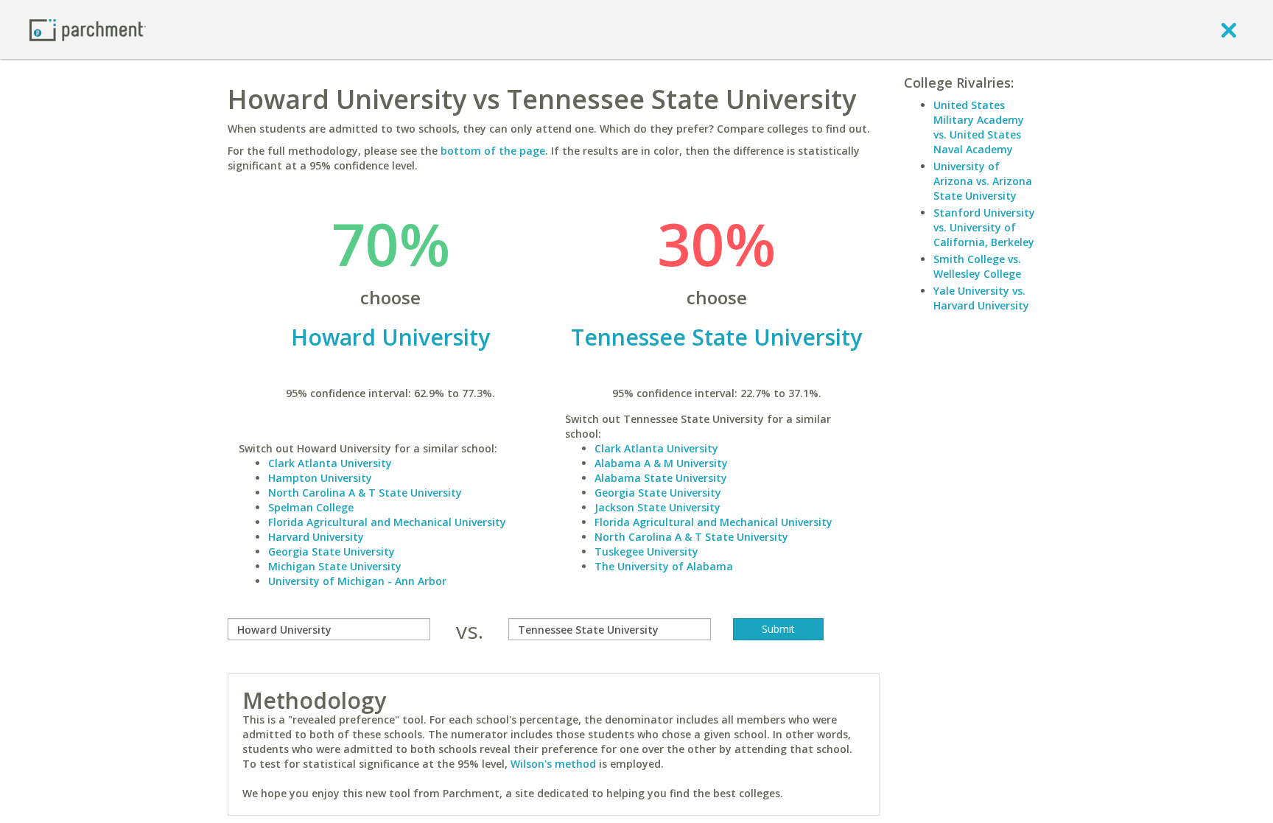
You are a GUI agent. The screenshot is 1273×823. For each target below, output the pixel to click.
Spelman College (311, 507)
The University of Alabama (664, 566)
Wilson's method (553, 764)
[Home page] (87, 29)
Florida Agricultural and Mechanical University (387, 522)
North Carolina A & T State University (365, 493)
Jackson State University (657, 507)
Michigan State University (334, 566)
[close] (1229, 29)
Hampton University (320, 478)
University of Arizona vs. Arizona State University (982, 181)
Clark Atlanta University (330, 463)
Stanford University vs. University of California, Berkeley (984, 227)
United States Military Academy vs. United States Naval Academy (978, 127)
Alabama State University (661, 478)
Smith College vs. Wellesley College (977, 266)
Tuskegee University (646, 551)
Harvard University (316, 537)
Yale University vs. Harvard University (981, 298)
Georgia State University (331, 551)
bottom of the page (493, 151)
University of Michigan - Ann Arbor (357, 581)
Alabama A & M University (661, 463)
